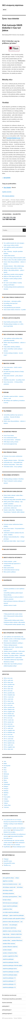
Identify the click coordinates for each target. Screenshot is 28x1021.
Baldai (5, 763)
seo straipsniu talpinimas (9, 928)
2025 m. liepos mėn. (8, 682)
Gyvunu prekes (9, 520)
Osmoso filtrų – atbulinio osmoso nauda (13, 653)
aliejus (17, 878)
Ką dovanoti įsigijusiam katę (10, 444)
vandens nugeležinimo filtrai (10, 956)
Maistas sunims (9, 363)
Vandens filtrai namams (9, 255)
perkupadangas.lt (6, 1010)
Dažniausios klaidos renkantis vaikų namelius (14, 622)
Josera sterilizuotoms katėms (10, 437)
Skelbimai (22, 199)
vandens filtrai (6, 940)
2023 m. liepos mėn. (8, 688)
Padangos (6, 786)
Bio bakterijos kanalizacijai (9, 995)
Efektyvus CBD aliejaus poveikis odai (12, 276)
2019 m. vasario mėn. (9, 720)
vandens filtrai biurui (17, 940)
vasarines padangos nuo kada (11, 971)
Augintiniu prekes (10, 431)
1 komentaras (10, 206)
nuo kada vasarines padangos (11, 912)
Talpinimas (7, 411)
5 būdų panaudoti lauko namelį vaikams (13, 614)
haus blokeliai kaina (20, 203)
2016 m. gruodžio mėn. (9, 740)
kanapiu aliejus (7, 900)
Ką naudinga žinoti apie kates (11, 303)
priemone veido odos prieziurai (11, 921)
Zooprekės (8, 580)
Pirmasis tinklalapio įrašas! (19, 846)
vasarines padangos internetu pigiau (12, 965)
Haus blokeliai (7, 187)
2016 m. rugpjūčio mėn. (9, 747)
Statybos (4, 201)
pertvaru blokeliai (15, 204)
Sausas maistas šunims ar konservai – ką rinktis (15, 309)
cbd (20, 884)
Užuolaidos (6, 801)
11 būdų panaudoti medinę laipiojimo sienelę (14, 624)
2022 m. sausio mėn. (8, 699)
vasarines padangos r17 (9, 981)
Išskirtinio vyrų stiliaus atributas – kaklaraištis (14, 655)
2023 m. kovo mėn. (8, 690)
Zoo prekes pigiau (10, 452)
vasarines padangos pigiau (10, 975)
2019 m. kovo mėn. (8, 718)
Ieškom (6, 392)
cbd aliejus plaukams (8, 893)
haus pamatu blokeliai (7, 204)
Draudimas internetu (11, 475)
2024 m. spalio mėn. (8, 686)
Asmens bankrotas (7, 1002)
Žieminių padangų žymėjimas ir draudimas (14, 479)
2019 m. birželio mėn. (9, 713)
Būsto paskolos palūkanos (10, 572)
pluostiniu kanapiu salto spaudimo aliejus (14, 918)
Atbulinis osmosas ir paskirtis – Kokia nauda (14, 651)
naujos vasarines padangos (10, 906)
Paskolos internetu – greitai (10, 561)
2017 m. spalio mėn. (8, 728)
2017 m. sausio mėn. (8, 738)
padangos (5, 915)
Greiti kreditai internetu (13, 557)
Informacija (13, 199)
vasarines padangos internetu (10, 962)
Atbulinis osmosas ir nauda (10, 605)
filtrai (20, 896)
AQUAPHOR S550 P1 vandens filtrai (13, 657)
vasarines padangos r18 (9, 984)
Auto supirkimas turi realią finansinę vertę (13, 636)
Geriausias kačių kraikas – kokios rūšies (13, 464)
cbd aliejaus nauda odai (9, 887)
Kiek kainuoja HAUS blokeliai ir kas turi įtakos (12, 28)
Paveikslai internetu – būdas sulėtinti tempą (14, 266)
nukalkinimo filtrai (7, 909)
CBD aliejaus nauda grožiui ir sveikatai (13, 268)
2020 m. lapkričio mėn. (9, 709)
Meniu (4, 9)
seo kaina (5, 925)
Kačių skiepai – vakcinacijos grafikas (12, 301)
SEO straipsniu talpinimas (13, 334)
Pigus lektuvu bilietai (12, 318)
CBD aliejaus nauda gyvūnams (11, 441)
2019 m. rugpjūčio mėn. (9, 711)
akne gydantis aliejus (8, 878)
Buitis (5, 767)
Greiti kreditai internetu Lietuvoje (11, 569)
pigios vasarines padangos (16, 915)
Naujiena (18, 199)
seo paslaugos (13, 925)
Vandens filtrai (7, 805)
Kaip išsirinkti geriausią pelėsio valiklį (13, 322)
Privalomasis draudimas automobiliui (12, 999)
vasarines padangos (8, 959)
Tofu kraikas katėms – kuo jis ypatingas (13, 466)
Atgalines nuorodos (6, 191)
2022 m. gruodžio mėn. (9, 692)
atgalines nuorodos (11, 201)
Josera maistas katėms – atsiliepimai (12, 439)
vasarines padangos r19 (9, 987)
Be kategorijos (7, 765)
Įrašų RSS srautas (8, 861)
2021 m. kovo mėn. (8, 705)
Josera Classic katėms (9, 435)
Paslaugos (6, 788)
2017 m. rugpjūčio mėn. (9, 730)
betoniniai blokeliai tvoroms (10, 884)
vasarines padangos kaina (10, 968)
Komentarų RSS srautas (9, 863)
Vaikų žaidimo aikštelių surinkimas (12, 346)
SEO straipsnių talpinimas (12, 5)
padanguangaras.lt (7, 1013)
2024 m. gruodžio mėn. (9, 684)
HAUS (7, 203)
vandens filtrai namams (9, 943)
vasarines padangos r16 (9, 978)
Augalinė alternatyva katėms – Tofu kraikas (14, 460)
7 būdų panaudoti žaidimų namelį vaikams (14, 620)
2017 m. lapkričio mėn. (9, 726)
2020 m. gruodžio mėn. (9, 707)
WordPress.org (7, 865)
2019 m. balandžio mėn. (9, 715)
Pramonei (6, 790)
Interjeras (6, 776)
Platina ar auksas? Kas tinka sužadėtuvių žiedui (15, 259)
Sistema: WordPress (18, 1018)
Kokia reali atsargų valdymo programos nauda (14, 257)
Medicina (6, 778)
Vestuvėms (6, 807)
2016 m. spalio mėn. (8, 745)
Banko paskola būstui (9, 567)
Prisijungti (6, 859)
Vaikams (6, 803)
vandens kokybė (7, 950)
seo (21, 921)
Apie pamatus (6, 177)
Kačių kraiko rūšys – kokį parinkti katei (13, 462)
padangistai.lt (5, 1006)
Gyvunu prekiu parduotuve (14, 297)
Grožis (5, 772)
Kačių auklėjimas (8, 305)
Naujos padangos (10, 549)
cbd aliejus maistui (8, 890)
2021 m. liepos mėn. (8, 701)
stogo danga (6, 934)
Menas (5, 780)
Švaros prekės (7, 797)
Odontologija (7, 784)
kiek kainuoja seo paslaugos (10, 903)
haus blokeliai (12, 203)
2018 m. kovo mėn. (8, 724)
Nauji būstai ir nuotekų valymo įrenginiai (13, 274)
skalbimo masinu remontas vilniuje (12, 931)
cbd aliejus (20, 887)
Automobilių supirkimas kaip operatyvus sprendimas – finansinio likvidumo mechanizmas (13, 417)
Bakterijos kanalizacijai (13, 491)
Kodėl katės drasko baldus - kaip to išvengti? (14, 541)
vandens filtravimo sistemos (10, 946)
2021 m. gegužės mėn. (9, 703)
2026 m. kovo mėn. (8, 678)
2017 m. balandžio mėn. (9, 732)
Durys (5, 769)
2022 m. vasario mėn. (9, 697)
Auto (5, 761)
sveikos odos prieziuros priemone (12, 937)
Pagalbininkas (7, 846)
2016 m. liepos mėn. (8, 749)
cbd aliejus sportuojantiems (10, 896)
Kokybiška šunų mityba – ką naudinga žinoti (14, 380)
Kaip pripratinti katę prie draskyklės (12, 307)
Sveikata (6, 799)
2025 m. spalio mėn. (8, 680)
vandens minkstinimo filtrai (10, 953)
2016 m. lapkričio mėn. (9, 743)
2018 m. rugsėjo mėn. (9, 722)
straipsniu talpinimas (16, 934)
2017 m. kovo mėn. (8, 734)
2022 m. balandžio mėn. (9, 695)
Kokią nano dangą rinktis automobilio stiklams (15, 499)
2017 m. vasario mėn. (9, 736)
